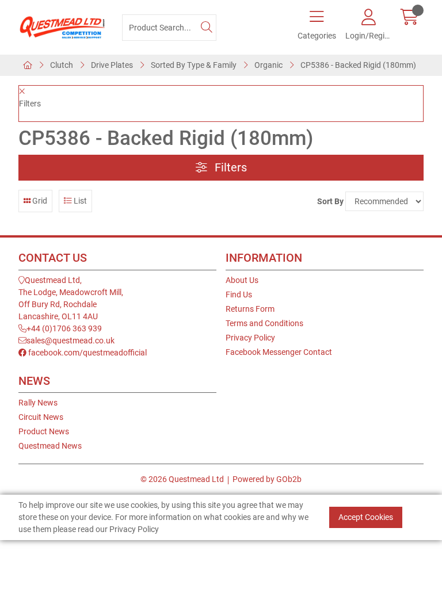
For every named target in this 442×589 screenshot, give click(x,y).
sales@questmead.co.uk (70, 340)
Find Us (239, 294)
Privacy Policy (250, 337)
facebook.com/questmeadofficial (86, 352)
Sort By (330, 201)
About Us (242, 280)
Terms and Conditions (264, 323)
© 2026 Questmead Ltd (182, 479)
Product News (43, 431)
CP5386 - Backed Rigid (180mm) (358, 65)
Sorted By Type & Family (194, 65)
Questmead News (50, 445)
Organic (268, 65)
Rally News (38, 402)
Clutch (61, 65)
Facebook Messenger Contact (279, 352)
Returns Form (250, 308)
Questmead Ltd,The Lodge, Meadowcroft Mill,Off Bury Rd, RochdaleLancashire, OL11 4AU (70, 298)
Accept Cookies (365, 517)
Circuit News (40, 417)
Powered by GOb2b (267, 479)
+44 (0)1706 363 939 (64, 328)
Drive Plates (112, 65)
